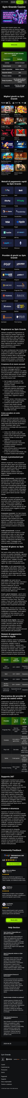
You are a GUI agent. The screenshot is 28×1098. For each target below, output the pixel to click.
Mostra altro (14, 920)
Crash (16, 102)
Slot (23, 102)
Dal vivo (10, 103)
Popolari (3, 102)
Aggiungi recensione (14, 863)
